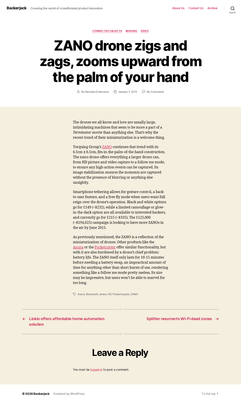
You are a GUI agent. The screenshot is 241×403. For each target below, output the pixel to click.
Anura (78, 247)
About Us (178, 8)
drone (103, 294)
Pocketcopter (105, 247)
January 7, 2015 (127, 91)
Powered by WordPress (69, 393)
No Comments (155, 91)
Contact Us (196, 8)
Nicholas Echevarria (97, 91)
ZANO (107, 147)
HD (109, 294)
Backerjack (17, 8)
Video (145, 31)
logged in (96, 369)
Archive (212, 8)
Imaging (131, 31)
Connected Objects (107, 31)
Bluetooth (92, 294)
